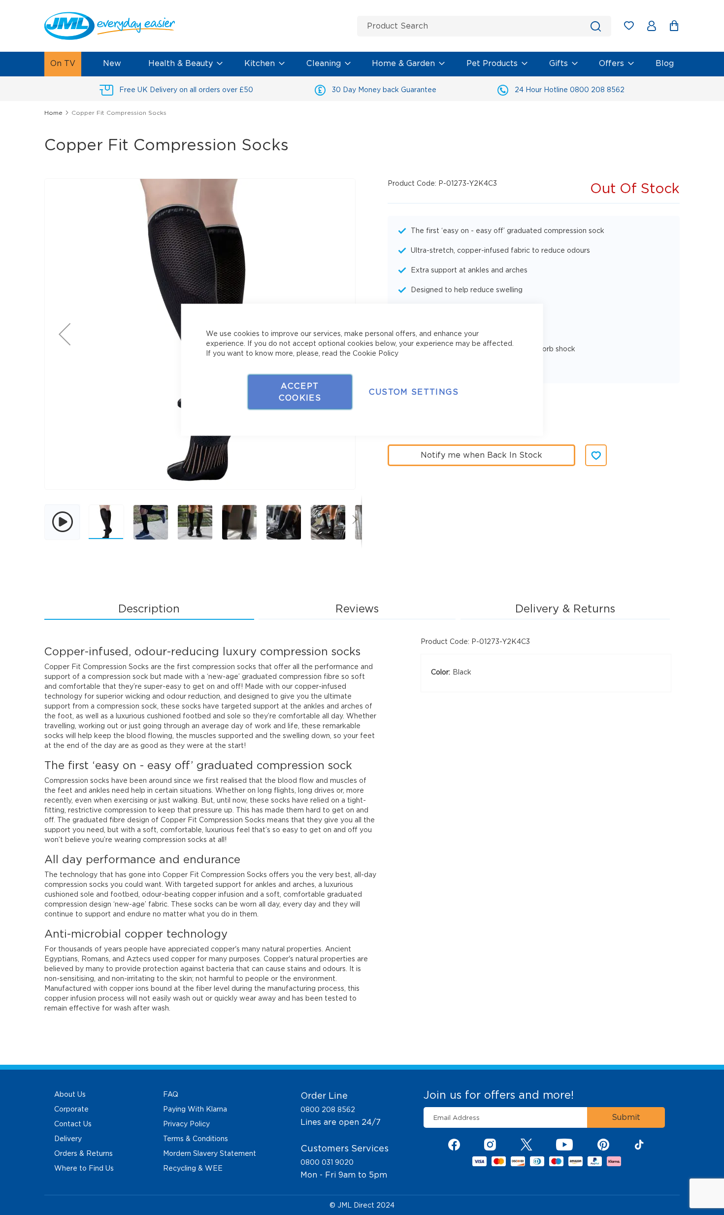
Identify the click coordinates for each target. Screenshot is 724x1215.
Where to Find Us (84, 1168)
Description (149, 608)
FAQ (170, 1094)
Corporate (71, 1109)
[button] (64, 334)
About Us (70, 1094)
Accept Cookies (300, 392)
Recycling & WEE (193, 1168)
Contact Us (73, 1124)
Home (53, 112)
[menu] (362, 64)
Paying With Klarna (195, 1109)
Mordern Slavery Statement (209, 1153)
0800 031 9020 (327, 1162)
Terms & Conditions (195, 1139)
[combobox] (484, 26)
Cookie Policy (375, 353)
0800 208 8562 (327, 1110)
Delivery (68, 1139)
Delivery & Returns (565, 608)
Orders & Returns (83, 1153)
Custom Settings (414, 392)
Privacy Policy (186, 1124)
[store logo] (197, 25)
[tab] (149, 609)
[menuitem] (62, 64)
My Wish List (634, 27)
